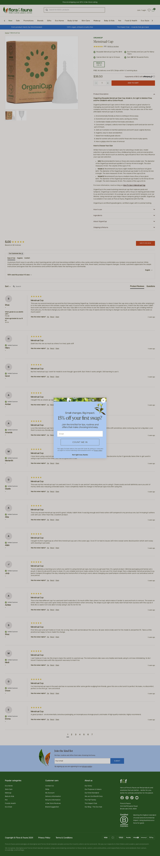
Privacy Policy (98, 450)
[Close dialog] (103, 400)
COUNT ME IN (80, 442)
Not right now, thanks (80, 455)
